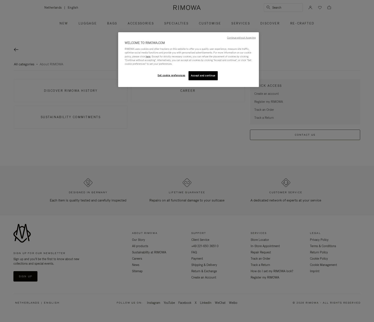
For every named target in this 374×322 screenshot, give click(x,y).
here (148, 56)
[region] (188, 59)
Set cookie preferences (171, 75)
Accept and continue (203, 75)
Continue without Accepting (241, 37)
